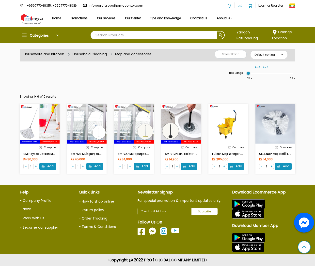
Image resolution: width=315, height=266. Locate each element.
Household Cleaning (90, 54)
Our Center (133, 18)
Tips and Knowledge (165, 18)
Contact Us (198, 18)
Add (50, 166)
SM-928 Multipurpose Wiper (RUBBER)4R (99, 154)
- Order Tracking (93, 218)
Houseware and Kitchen (44, 54)
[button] (304, 247)
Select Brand (230, 54)
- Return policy (91, 209)
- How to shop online (96, 201)
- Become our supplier (39, 227)
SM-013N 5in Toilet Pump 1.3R (186, 154)
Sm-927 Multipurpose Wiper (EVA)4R (143, 154)
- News (26, 209)
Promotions (79, 18)
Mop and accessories (133, 54)
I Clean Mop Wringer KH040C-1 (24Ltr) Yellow (243, 154)
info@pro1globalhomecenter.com (116, 5)
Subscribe (204, 211)
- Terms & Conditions (97, 226)
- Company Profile (35, 200)
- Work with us (32, 218)
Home (56, 18)
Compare (50, 147)
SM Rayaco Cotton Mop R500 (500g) (48, 154)
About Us (223, 18)
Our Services (106, 18)
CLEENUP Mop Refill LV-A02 (278, 154)
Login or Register (270, 5)
